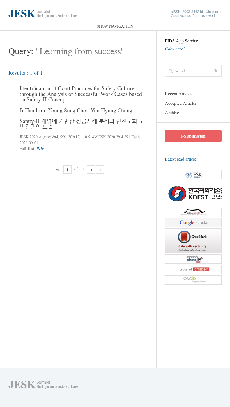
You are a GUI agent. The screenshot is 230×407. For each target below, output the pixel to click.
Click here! (175, 48)
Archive (172, 112)
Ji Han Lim (32, 110)
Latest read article (180, 159)
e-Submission (193, 136)
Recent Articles (178, 93)
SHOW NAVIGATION (115, 26)
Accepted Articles (181, 103)
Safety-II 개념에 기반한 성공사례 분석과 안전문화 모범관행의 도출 (82, 123)
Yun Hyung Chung (111, 110)
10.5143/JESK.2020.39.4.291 (106, 136)
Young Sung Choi (68, 110)
